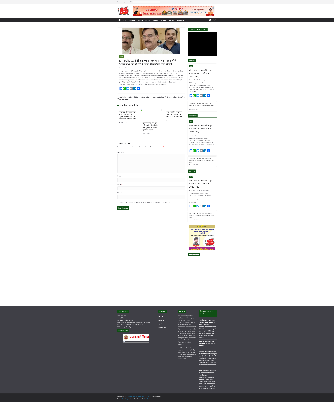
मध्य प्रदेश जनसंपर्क (205, 315)
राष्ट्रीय (124, 20)
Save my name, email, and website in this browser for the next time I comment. (145, 202)
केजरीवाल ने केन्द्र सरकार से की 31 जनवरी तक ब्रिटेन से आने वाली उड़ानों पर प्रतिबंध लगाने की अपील (127, 115)
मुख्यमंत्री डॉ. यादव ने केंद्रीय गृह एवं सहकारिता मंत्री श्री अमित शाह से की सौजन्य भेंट (207, 344)
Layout (160, 324)
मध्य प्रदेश (155, 20)
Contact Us (161, 320)
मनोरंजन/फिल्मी (180, 20)
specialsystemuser (205, 80)
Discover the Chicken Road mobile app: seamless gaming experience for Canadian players (201, 105)
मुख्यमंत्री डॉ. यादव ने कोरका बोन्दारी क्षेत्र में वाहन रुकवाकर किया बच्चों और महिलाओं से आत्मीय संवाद (207, 322)
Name (120, 176)
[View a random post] (214, 20)
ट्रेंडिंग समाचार (132, 20)
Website (120, 193)
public (191, 66)
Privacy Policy (162, 327)
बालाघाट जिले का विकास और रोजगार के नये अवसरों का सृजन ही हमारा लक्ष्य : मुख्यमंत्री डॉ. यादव (207, 373)
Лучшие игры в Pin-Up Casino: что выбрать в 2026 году (200, 73)
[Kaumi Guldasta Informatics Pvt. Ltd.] (119, 20)
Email (119, 184)
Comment (121, 152)
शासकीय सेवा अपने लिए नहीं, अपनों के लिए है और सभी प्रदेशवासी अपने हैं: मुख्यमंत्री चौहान (150, 126)
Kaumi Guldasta (133, 68)
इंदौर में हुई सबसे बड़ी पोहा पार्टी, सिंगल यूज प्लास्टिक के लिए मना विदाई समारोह (134, 98)
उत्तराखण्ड (140, 20)
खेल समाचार (163, 20)
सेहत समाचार (171, 20)
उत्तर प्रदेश (147, 20)
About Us (160, 316)
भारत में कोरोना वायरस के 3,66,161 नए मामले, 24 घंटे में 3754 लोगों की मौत (174, 114)
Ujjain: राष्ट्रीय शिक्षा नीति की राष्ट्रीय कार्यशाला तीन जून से (168, 97)
